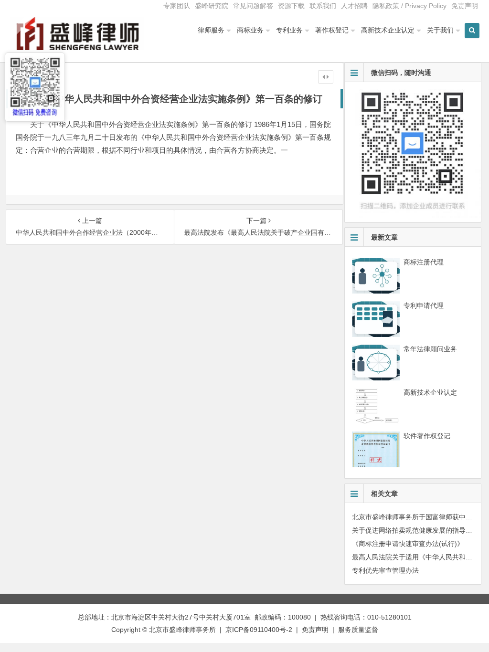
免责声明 (464, 6)
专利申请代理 (424, 305)
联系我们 (322, 6)
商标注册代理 (424, 262)
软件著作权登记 (427, 436)
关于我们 (440, 30)
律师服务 (211, 30)
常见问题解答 (253, 6)
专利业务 (289, 30)
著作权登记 (332, 30)
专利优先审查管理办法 (385, 570)
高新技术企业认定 (388, 30)
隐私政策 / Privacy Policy (409, 6)
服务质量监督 (358, 629)
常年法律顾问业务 (430, 349)
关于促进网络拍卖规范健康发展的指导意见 (415, 530)
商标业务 (250, 30)
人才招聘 (354, 6)
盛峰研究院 (211, 6)
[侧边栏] (325, 77)
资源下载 (291, 6)
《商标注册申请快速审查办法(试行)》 (408, 543)
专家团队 (176, 6)
